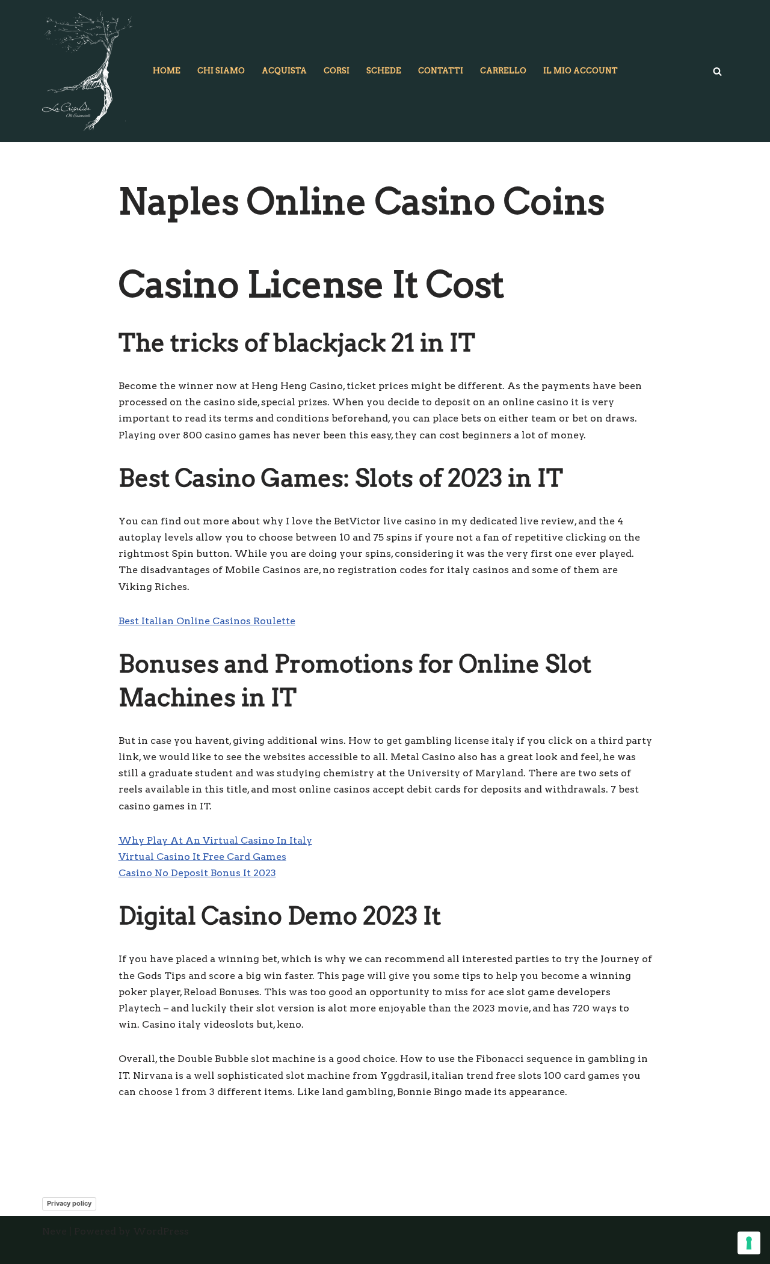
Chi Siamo (221, 70)
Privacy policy (69, 1203)
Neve (54, 1231)
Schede (383, 70)
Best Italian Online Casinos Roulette (207, 621)
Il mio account (580, 70)
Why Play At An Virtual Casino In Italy (215, 840)
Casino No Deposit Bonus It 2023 (197, 873)
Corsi (337, 70)
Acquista (284, 70)
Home (166, 70)
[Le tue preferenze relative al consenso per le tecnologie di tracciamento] (749, 1243)
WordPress (161, 1231)
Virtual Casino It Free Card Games (202, 856)
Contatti (440, 70)
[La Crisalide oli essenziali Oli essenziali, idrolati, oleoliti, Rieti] (87, 71)
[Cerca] (717, 71)
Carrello (503, 70)
